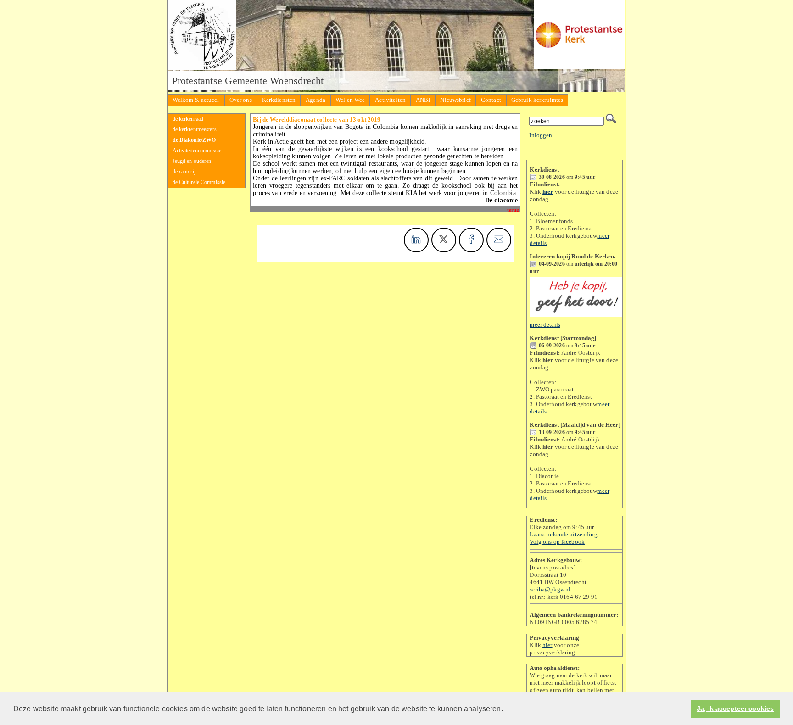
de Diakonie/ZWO (194, 140)
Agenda (315, 99)
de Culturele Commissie (199, 182)
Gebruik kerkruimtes (537, 99)
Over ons (240, 99)
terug (513, 209)
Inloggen (540, 135)
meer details (545, 324)
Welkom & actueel (196, 99)
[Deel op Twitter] (443, 240)
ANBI (423, 99)
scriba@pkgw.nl (550, 589)
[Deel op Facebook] (471, 240)
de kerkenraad (188, 119)
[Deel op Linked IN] (416, 240)
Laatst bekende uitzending (563, 534)
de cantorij (184, 171)
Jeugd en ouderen (192, 161)
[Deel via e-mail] (498, 240)
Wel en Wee (350, 99)
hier (547, 644)
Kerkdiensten (279, 99)
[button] (506, 709)
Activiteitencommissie (197, 150)
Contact (491, 99)
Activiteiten (390, 99)
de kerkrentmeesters (195, 129)
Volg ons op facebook (557, 541)
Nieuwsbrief (455, 99)
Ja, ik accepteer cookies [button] (735, 708)
